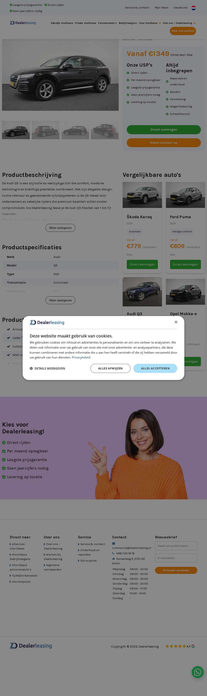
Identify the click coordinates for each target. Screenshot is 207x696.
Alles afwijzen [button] (110, 368)
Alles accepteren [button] (155, 368)
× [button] (175, 322)
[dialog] (103, 348)
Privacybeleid (81, 357)
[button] (47, 368)
